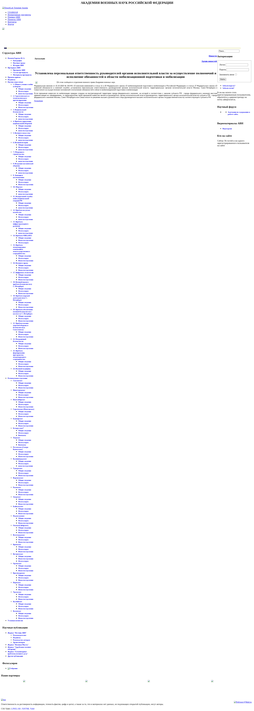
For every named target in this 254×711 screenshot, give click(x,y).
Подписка (11, 80)
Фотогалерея (23, 91)
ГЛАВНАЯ (13, 12)
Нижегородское (19, 390)
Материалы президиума (22, 75)
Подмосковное (18, 516)
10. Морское (17, 187)
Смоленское (17, 381)
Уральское (17, 592)
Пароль (222, 69)
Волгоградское (19, 535)
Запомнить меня (226, 74)
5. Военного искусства (21, 133)
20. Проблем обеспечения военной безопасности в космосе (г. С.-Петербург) (23, 312)
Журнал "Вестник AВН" (17, 633)
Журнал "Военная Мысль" (18, 645)
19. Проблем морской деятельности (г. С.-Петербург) (21, 298)
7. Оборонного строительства (18, 153)
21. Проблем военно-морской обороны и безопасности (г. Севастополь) (21, 326)
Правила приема (14, 77)
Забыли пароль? (229, 86)
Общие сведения (24, 89)
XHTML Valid (28, 709)
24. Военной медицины (22, 369)
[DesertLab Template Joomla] (15, 8)
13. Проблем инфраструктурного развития (20, 224)
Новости (213, 56)
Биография (17, 61)
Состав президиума (20, 72)
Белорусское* (18, 428)
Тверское (16, 438)
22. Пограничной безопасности (19, 340)
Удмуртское (17, 468)
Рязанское (17, 487)
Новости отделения (25, 107)
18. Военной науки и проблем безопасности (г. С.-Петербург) (22, 284)
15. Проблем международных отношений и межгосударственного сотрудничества (21, 249)
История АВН (18, 65)
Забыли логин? (228, 88)
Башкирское (18, 419)
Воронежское (18, 478)
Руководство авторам (21, 640)
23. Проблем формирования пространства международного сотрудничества (19, 355)
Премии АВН (14, 17)
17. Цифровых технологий (23, 273)
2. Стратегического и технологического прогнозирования (21, 98)
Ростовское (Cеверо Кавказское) (20, 448)
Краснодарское (19, 573)
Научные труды (19, 63)
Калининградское (20, 459)
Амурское (17, 497)
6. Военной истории (20, 142)
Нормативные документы (19, 15)
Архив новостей (209, 61)
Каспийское (17, 602)
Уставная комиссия (15, 621)
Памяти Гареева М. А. (16, 58)
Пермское (17, 582)
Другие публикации (15, 656)
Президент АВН (19, 70)
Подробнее (38, 101)
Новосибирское (19, 400)
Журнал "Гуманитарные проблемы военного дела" (18, 653)
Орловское (17, 563)
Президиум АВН (14, 68)
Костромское (18, 554)
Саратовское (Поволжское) (23, 409)
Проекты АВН (14, 19)
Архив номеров (19, 642)
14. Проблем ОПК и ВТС (22, 236)
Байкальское (18, 506)
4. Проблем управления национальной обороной (22, 122)
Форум (11, 24)
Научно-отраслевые (15, 82)
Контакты (12, 22)
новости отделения (25, 94)
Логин (222, 65)
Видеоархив (227, 129)
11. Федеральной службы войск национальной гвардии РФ (22, 198)
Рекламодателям (19, 635)
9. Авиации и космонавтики (18, 176)
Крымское (17, 544)
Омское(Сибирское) (20, 525)
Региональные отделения (17, 378)
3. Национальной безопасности (19, 111)
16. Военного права (20, 263)
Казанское (17, 611)
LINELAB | (16, 709)
